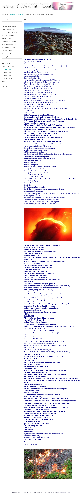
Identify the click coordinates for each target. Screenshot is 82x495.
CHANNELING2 (6, 72)
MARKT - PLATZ (7, 38)
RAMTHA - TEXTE (7, 51)
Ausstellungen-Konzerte (9, 41)
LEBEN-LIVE (6, 63)
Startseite (12, 14)
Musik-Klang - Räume (8, 47)
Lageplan (5, 23)
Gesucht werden (7, 78)
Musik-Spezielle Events (9, 26)
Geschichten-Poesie (8, 54)
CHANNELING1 (20, 14)
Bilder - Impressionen (8, 29)
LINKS (4, 60)
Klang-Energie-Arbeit (8, 66)
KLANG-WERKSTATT (8, 35)
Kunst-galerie (6, 57)
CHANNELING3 (6, 75)
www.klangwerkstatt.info (63, 492)
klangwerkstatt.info (7, 20)
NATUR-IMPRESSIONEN (9, 32)
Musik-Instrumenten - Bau (9, 44)
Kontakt (4, 81)
